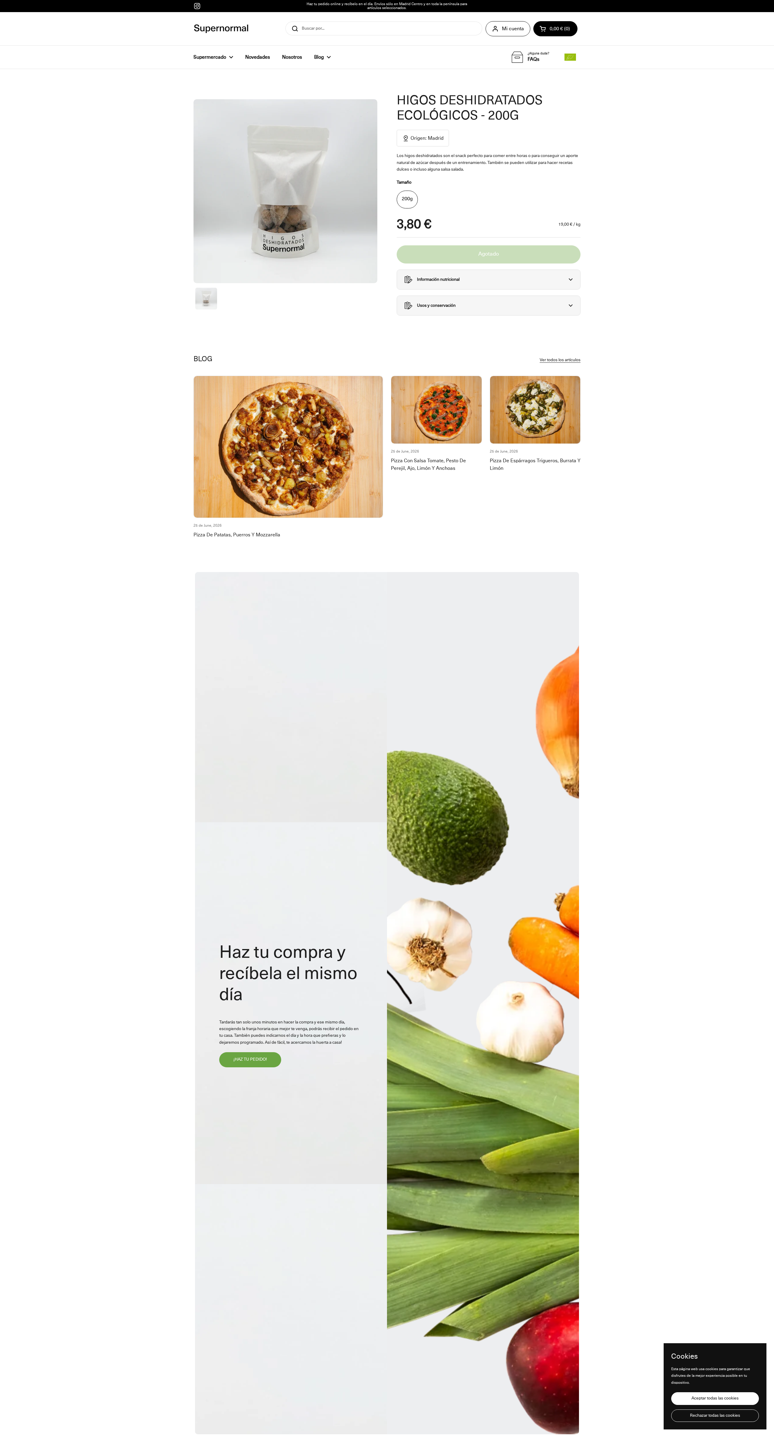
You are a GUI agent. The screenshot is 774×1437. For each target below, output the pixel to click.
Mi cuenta (513, 28)
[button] (555, 28)
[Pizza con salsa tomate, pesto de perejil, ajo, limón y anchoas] (436, 410)
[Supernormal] (221, 29)
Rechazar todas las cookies (715, 1415)
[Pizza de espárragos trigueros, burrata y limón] (535, 410)
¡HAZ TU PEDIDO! (250, 1059)
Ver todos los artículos (560, 360)
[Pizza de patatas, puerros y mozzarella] (288, 447)
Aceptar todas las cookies (715, 1398)
